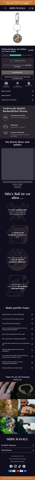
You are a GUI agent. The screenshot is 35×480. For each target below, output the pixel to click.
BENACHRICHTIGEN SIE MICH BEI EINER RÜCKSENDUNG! (17, 77)
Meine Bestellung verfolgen (17, 458)
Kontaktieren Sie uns (17, 456)
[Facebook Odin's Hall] (11, 466)
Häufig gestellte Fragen (17, 461)
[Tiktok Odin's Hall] (19, 466)
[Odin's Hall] (17, 8)
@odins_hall (17, 379)
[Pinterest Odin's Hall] (24, 466)
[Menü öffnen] (2, 8)
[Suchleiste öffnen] (5, 8)
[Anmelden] (30, 8)
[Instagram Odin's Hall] (15, 466)
